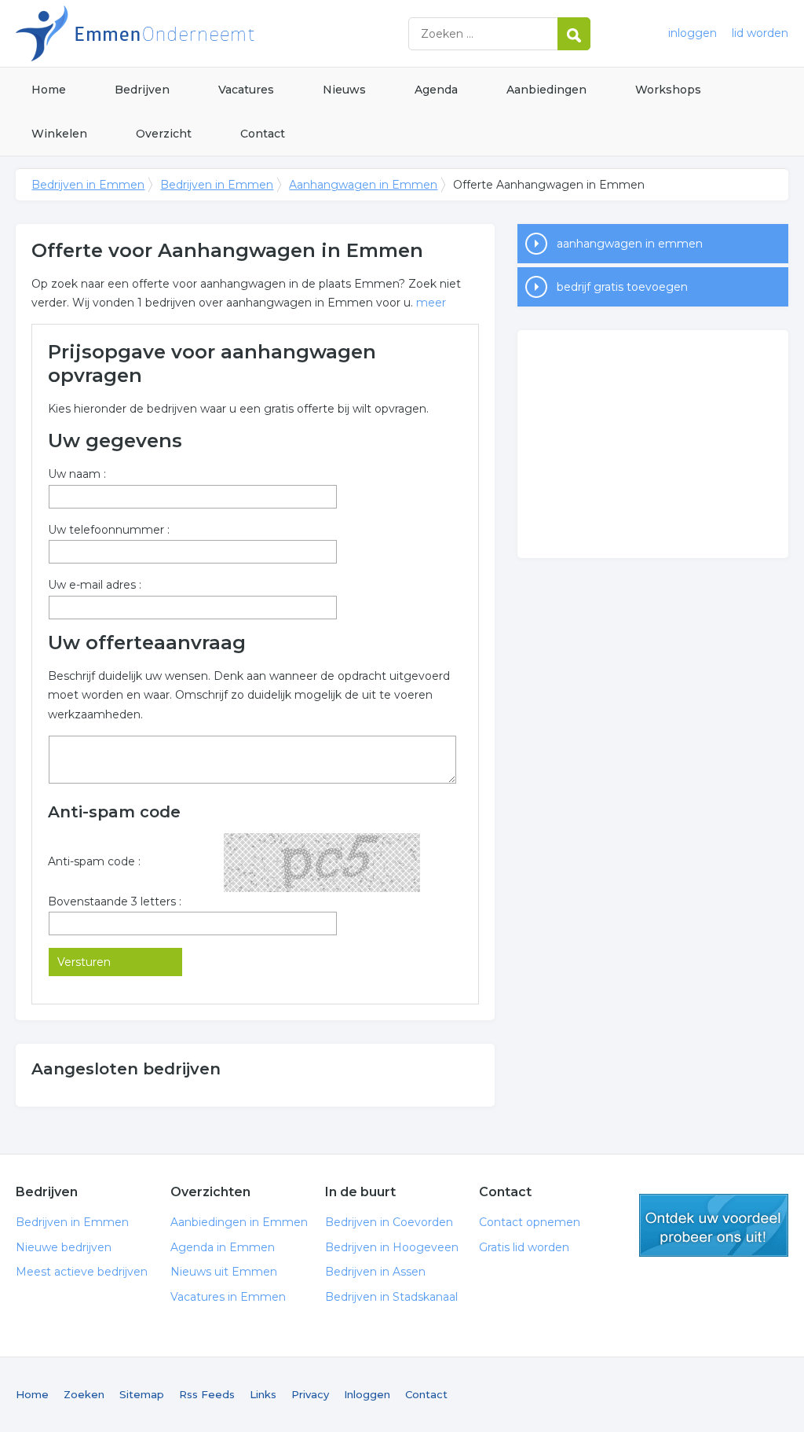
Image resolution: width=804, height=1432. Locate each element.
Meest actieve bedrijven (82, 1272)
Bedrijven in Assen (375, 1272)
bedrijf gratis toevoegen (622, 287)
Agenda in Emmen (222, 1247)
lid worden (760, 33)
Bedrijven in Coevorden (389, 1222)
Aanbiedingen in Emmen (239, 1222)
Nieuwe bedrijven (63, 1247)
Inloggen (367, 1394)
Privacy (310, 1394)
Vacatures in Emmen (228, 1297)
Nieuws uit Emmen (223, 1272)
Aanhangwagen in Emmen (363, 185)
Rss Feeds (207, 1394)
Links (263, 1394)
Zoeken (84, 1394)
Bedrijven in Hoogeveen (392, 1247)
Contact (262, 134)
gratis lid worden (713, 1225)
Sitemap (141, 1394)
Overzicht (164, 134)
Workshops (668, 90)
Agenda (436, 90)
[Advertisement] (652, 444)
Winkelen (59, 134)
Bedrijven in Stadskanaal (391, 1297)
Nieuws (344, 90)
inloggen (692, 33)
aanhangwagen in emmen (630, 244)
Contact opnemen (529, 1222)
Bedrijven (142, 90)
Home (48, 90)
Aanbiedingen (546, 90)
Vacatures (246, 90)
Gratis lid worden (524, 1247)
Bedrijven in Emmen (212, 33)
